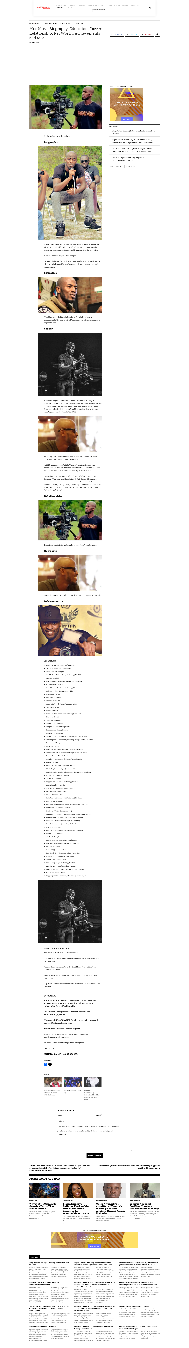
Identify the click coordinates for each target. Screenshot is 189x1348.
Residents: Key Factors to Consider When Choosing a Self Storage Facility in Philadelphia (138, 1283)
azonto (119, 166)
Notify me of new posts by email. (102, 1131)
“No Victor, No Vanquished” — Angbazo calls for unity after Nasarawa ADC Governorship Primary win (49, 1308)
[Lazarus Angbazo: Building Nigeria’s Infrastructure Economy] (145, 1190)
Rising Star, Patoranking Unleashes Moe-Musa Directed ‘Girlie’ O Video (92, 1094)
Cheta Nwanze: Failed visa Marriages (134, 1306)
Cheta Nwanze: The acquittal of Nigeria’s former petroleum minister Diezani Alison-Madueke (133, 150)
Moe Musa (131, 166)
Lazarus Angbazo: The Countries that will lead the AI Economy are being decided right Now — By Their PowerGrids (94, 1308)
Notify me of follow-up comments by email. (73, 1131)
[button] (150, 7)
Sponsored (33, 1200)
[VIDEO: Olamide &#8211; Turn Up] (72, 1082)
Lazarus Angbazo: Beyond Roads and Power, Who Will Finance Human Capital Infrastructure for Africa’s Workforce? (94, 1284)
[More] (157, 34)
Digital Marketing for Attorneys (42, 1326)
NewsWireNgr (50, 595)
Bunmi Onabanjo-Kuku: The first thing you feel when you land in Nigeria (138, 1327)
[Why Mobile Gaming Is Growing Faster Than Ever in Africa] (44, 1190)
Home (31, 23)
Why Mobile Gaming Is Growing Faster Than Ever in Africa (42, 1206)
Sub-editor (35, 42)
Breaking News (101, 1200)
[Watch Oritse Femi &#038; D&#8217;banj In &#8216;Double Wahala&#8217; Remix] (53, 1082)
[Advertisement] (94, 61)
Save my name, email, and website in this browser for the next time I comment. (89, 1126)
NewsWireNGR (34, 1218)
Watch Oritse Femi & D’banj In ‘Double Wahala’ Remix (52, 1092)
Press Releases (68, 1200)
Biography (39, 23)
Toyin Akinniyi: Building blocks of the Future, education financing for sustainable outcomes (132, 141)
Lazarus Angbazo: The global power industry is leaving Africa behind (93, 1327)
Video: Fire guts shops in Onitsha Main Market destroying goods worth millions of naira (129, 1166)
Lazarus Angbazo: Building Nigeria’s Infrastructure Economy (128, 159)
